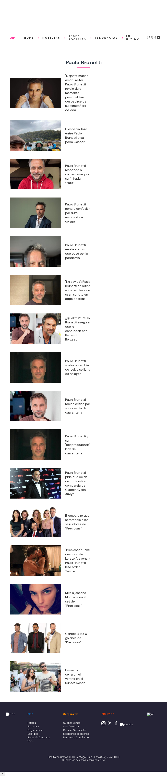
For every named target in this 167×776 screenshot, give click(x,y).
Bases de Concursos (38, 737)
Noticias (51, 37)
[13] (158, 38)
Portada (31, 722)
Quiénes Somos (71, 722)
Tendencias (106, 37)
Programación (35, 730)
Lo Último (133, 38)
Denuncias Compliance (76, 737)
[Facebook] (155, 38)
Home (29, 37)
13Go (30, 741)
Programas (33, 726)
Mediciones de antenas (76, 733)
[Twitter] (152, 38)
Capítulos (32, 733)
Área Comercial (71, 726)
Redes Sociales (77, 38)
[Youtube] (126, 724)
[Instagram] (148, 38)
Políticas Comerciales (74, 730)
